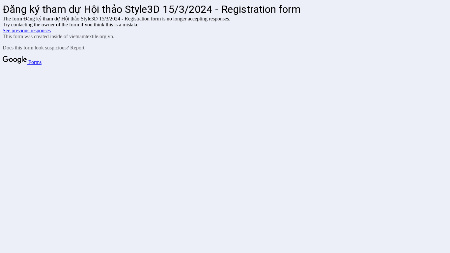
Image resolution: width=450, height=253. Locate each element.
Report (77, 47)
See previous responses (27, 30)
